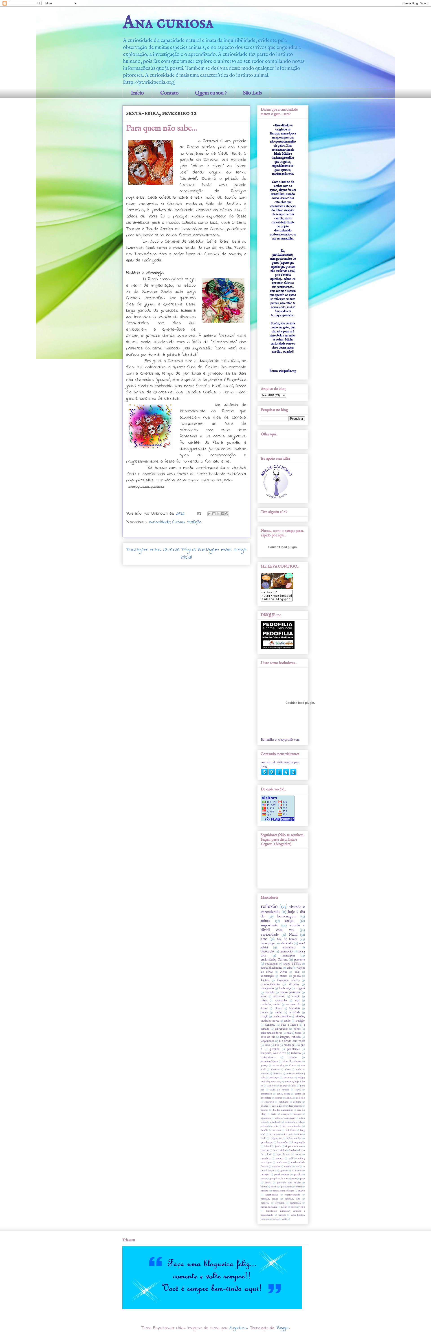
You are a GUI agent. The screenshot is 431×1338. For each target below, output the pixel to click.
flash (263, 1138)
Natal (293, 934)
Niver (283, 972)
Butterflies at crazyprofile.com (280, 740)
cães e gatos (278, 1106)
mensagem (288, 956)
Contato (169, 93)
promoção (286, 952)
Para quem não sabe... (161, 128)
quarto (301, 1190)
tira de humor (287, 939)
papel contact (281, 1174)
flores (298, 1033)
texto (302, 1207)
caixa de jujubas (279, 1089)
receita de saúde (282, 1016)
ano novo (288, 1077)
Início (137, 93)
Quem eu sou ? (211, 93)
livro (267, 1045)
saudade (269, 992)
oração (264, 1016)
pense (264, 1178)
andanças (274, 1077)
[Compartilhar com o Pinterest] (226, 513)
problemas (293, 1049)
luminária (294, 1008)
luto (277, 1045)
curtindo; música (270, 1004)
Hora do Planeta (292, 1061)
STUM (293, 1065)
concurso (269, 1101)
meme (264, 1012)
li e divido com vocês (292, 1041)
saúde (287, 1021)
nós (297, 1166)
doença (285, 1114)
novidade (294, 1012)
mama (298, 1154)
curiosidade (270, 934)
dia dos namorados (282, 1110)
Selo (297, 972)
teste (293, 1207)
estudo (264, 1126)
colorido (300, 1097)
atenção (296, 996)
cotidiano (283, 1101)
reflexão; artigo (269, 1198)
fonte (264, 1008)
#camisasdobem (269, 1061)
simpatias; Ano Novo (273, 1053)
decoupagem (295, 1106)
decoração (267, 952)
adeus (287, 1069)
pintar (264, 1186)
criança (264, 1106)
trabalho (296, 1053)
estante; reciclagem (285, 1118)
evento (274, 1126)
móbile (287, 1166)
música (278, 1012)
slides (284, 1207)
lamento (265, 1150)
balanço (283, 1085)
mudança (289, 1045)
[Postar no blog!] (214, 513)
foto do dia (268, 1037)
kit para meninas (293, 1146)
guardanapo (267, 1142)
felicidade (291, 1130)
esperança (266, 1118)
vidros (275, 1219)
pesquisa (274, 1049)
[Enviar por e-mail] (209, 513)
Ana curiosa (168, 23)
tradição (194, 522)
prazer (298, 1186)
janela (278, 1146)
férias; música (293, 1138)
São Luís (252, 93)
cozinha (297, 1101)
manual (279, 1158)
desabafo (287, 943)
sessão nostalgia (269, 1207)
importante (269, 925)
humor (284, 976)
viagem (292, 1057)
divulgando (267, 988)
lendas (292, 1150)
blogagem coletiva (288, 980)
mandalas (265, 1158)
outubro (265, 1174)
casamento (266, 1093)
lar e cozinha (279, 1150)
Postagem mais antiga (221, 550)
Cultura (265, 980)
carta (298, 1089)
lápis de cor (283, 1154)
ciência (288, 1097)
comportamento (270, 984)
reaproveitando (292, 1194)
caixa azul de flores (271, 1033)
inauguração (298, 1142)
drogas (297, 1114)
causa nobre (283, 1093)
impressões (282, 1142)
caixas (264, 1000)
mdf (291, 1158)
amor (264, 996)
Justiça (264, 1065)
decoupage (268, 943)
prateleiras (286, 1186)
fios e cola (288, 1134)
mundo (276, 1166)
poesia (297, 976)
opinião (284, 1170)
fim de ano (274, 1134)
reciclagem (271, 964)
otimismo (296, 1170)
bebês (297, 1029)
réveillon (279, 1202)
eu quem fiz (293, 1004)
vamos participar (290, 992)
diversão (294, 984)
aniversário (281, 1029)
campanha (281, 1000)
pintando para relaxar (289, 1182)
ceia (288, 1033)
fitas (299, 1134)
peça (302, 1178)
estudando (275, 1122)
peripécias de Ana (279, 1178)
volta (284, 1219)
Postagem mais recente (153, 550)
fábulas (278, 1008)
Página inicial (188, 554)
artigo (290, 921)
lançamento (267, 1041)
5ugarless (238, 1328)
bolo (294, 1085)
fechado (277, 1130)
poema (274, 1186)
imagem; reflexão (290, 1037)
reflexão (269, 907)
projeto (264, 1190)
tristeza (282, 1215)
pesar (294, 1178)
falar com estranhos (292, 1126)
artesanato (289, 947)
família (264, 1130)
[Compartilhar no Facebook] (222, 513)
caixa (289, 968)
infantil (268, 1146)
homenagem (286, 916)
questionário (271, 1194)
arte (264, 939)
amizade (277, 1073)
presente (299, 960)
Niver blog (278, 1065)
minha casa (281, 1162)
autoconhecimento (271, 968)
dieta (273, 1114)
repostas (265, 1202)
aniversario (279, 996)
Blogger (282, 1328)
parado (297, 1174)
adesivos (275, 1069)
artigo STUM (292, 964)
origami (300, 988)
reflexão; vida (292, 1198)
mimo (265, 921)
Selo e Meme (289, 1025)
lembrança (285, 988)
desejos (264, 1110)
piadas (268, 1182)
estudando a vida (293, 1122)
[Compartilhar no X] (218, 513)
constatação (267, 976)
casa (297, 1000)
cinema (278, 1097)
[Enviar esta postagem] (199, 513)
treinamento (268, 1057)
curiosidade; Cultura (167, 522)
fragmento (275, 1138)
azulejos (271, 1085)
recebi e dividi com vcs (283, 927)
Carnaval (270, 1025)
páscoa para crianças (283, 1190)
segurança (295, 1202)
